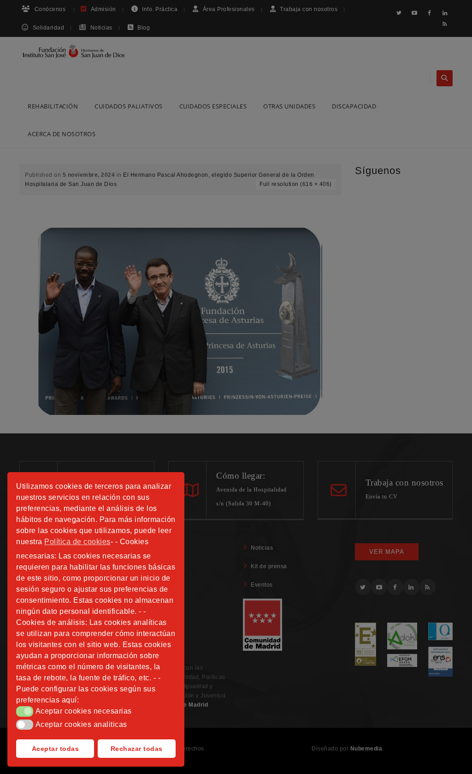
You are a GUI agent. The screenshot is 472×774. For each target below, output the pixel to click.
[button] (24, 711)
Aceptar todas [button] (55, 748)
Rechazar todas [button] (137, 748)
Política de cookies (77, 542)
